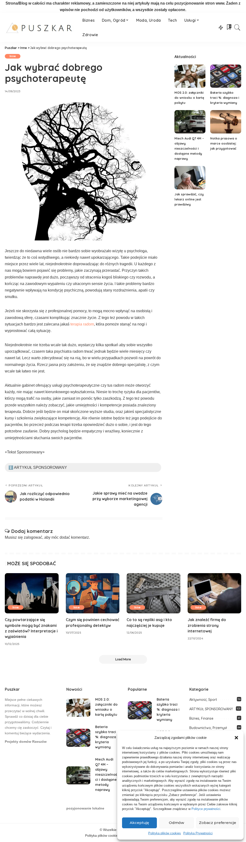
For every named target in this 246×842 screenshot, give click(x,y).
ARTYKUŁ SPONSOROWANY (211, 709)
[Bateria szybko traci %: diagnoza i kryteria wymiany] (225, 76)
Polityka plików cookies (164, 833)
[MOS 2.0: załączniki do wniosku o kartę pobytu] (189, 76)
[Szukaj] (237, 27)
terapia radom (82, 324)
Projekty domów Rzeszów (26, 741)
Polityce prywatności (205, 809)
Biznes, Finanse (201, 718)
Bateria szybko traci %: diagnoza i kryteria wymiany (224, 98)
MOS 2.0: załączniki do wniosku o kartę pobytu (189, 98)
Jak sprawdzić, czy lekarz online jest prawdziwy (189, 199)
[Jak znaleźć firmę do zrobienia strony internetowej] (214, 593)
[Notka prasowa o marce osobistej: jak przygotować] (225, 121)
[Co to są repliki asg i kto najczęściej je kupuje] (153, 593)
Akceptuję (139, 822)
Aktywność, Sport (203, 699)
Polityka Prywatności (198, 833)
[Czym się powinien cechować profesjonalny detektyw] (93, 593)
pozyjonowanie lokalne (85, 808)
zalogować (33, 537)
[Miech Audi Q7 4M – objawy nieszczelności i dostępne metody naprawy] (189, 121)
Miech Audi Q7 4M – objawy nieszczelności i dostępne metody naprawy (189, 148)
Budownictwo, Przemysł (208, 728)
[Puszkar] (40, 27)
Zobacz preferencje (217, 822)
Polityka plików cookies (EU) (106, 835)
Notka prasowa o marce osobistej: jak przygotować (223, 143)
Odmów (176, 822)
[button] (236, 737)
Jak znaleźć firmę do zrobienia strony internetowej (207, 625)
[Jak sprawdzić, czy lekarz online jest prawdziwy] (189, 177)
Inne (13, 56)
